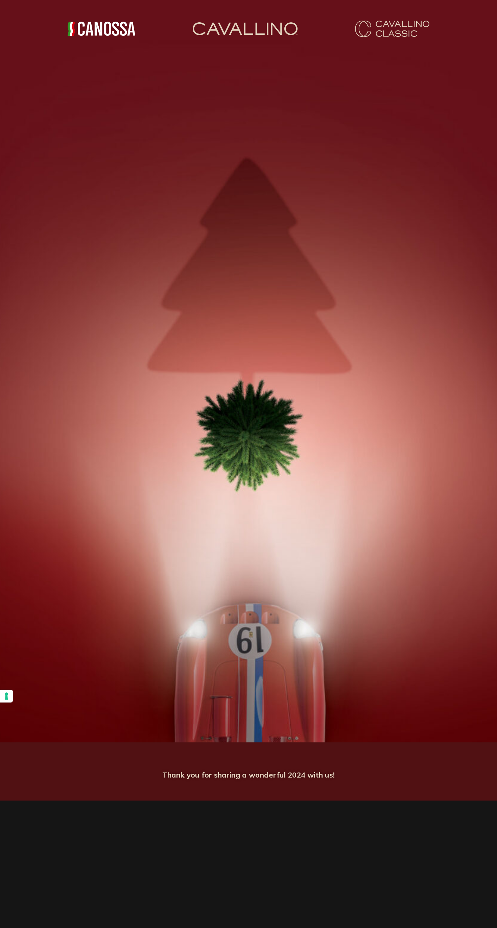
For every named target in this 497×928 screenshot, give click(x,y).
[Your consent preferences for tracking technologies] (6, 696)
